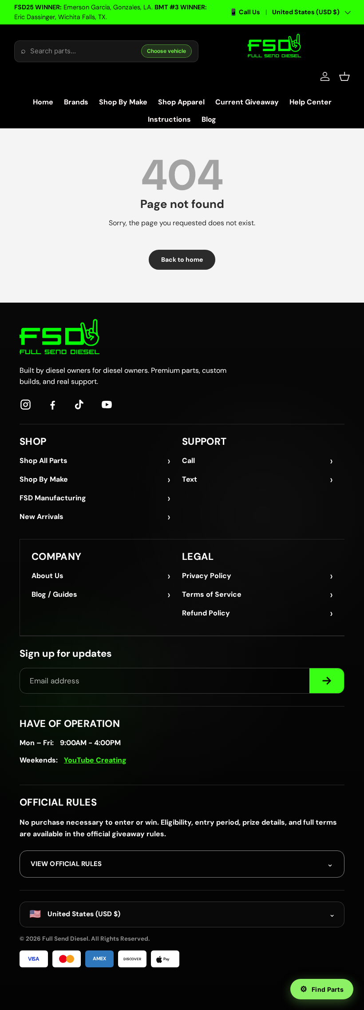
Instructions (169, 119)
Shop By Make (123, 102)
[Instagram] (26, 405)
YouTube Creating (95, 760)
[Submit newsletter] (326, 680)
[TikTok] (80, 405)
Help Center (310, 102)
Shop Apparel (181, 102)
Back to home (182, 259)
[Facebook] (53, 405)
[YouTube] (107, 405)
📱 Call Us (244, 12)
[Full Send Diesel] (59, 336)
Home (43, 102)
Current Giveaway (247, 102)
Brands (76, 102)
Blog (209, 119)
